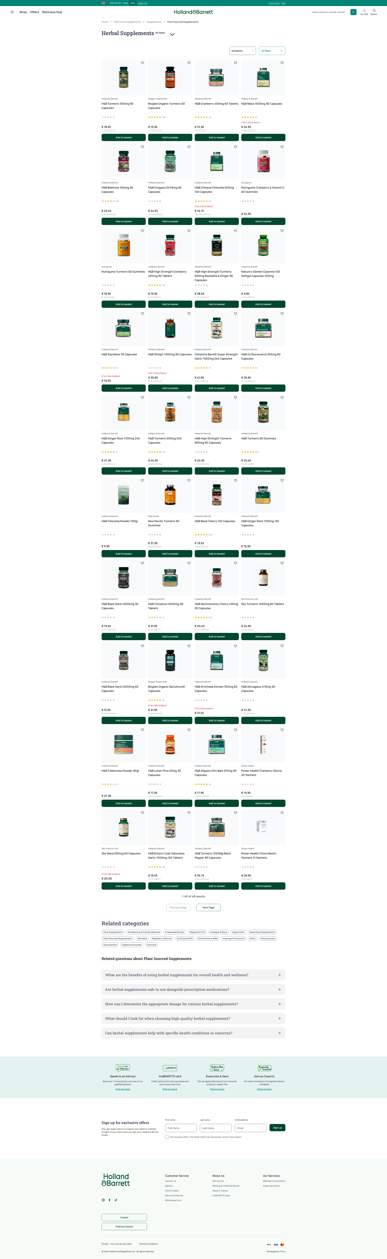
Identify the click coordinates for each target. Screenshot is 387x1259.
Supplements (154, 21)
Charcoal (151, 944)
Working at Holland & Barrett (225, 1185)
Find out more (123, 1089)
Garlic (253, 938)
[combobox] (242, 51)
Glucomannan (268, 938)
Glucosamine (110, 944)
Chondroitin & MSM (208, 938)
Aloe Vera (142, 938)
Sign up (277, 1127)
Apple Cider (238, 932)
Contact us (170, 1180)
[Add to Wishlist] (142, 63)
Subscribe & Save (271, 1185)
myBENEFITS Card (221, 1195)
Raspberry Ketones (162, 938)
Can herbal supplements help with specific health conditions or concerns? (168, 1033)
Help (283, 3)
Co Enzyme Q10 (185, 938)
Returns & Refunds (174, 1195)
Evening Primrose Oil (233, 938)
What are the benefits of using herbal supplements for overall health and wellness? (176, 974)
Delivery (169, 1185)
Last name (205, 1119)
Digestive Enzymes (131, 944)
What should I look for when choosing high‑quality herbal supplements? (167, 1018)
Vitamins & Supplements (127, 21)
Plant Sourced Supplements (117, 938)
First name (170, 1119)
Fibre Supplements (113, 932)
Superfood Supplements (262, 932)
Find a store (274, 3)
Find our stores (124, 1226)
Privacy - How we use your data (117, 1243)
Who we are (218, 1180)
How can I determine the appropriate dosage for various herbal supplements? (171, 1004)
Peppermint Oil (197, 932)
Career (124, 1217)
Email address (241, 1119)
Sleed (282, 1251)
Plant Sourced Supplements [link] (182, 21)
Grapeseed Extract (174, 932)
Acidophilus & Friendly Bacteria (144, 932)
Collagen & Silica (218, 932)
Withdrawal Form (173, 1200)
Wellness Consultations (274, 1180)
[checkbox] (167, 1137)
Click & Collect (172, 1190)
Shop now (142, 3)
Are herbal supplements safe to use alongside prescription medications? (167, 989)
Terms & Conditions (148, 1243)
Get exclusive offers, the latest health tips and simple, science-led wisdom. (206, 1136)
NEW (133, 3)
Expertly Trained (220, 1190)
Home (105, 21)
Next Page (209, 907)
